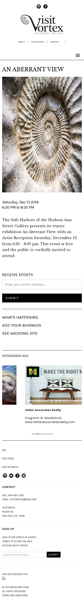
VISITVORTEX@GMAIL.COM (23, 499)
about (21, 41)
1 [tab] (32, 434)
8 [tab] (46, 434)
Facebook (45, 8)
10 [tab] (49, 434)
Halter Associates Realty (30, 410)
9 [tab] (47, 434)
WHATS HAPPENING (20, 317)
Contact (54, 41)
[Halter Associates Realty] (47, 385)
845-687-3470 (16, 495)
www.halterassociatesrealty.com (37, 422)
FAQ (4, 450)
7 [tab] (44, 434)
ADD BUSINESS (10, 467)
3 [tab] (36, 434)
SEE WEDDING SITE (20, 333)
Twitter (11, 477)
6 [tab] (42, 434)
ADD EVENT (8, 458)
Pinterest (24, 477)
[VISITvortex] (42, 33)
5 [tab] (40, 434)
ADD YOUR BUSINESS (21, 325)
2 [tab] (34, 434)
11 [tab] (51, 434)
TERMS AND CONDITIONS (15, 595)
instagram (39, 8)
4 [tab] (38, 434)
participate (37, 41)
